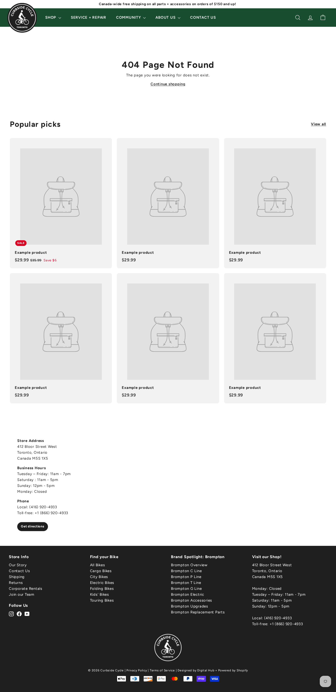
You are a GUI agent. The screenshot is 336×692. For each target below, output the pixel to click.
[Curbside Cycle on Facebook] (19, 613)
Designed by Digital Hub (196, 670)
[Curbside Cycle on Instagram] (11, 613)
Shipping (17, 577)
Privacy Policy (136, 670)
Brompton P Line (186, 577)
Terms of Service (162, 670)
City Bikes (99, 577)
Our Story (18, 565)
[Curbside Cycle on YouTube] (27, 613)
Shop (51, 17)
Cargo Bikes (101, 571)
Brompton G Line (186, 588)
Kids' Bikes (99, 594)
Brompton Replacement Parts (198, 612)
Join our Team (21, 594)
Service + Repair (88, 17)
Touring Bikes (102, 600)
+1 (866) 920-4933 (286, 624)
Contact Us (203, 17)
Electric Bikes (102, 582)
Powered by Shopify (233, 670)
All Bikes (97, 565)
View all (318, 124)
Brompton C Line (186, 571)
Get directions (32, 526)
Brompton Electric (187, 594)
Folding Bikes (102, 588)
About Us (166, 17)
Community (129, 17)
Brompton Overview (189, 565)
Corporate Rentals (25, 588)
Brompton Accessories (191, 600)
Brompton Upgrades (189, 606)
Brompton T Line (186, 582)
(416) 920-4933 (278, 618)
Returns (16, 582)
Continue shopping (168, 84)
